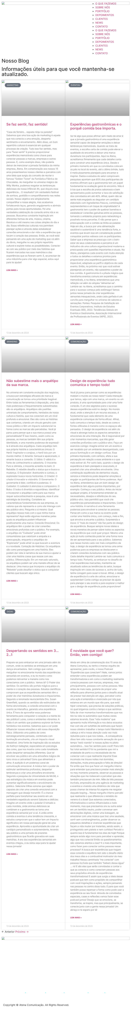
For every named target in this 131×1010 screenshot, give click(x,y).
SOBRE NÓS (102, 7)
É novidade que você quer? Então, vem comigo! (92, 653)
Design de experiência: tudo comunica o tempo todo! (92, 383)
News (112, 992)
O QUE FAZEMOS (105, 3)
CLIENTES (101, 18)
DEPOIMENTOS (104, 15)
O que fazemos (12, 992)
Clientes (97, 992)
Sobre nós (35, 992)
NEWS (99, 22)
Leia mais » (12, 270)
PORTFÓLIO (102, 11)
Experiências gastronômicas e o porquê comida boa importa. (96, 126)
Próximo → (22, 931)
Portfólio (55, 992)
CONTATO (101, 26)
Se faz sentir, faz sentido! (26, 124)
